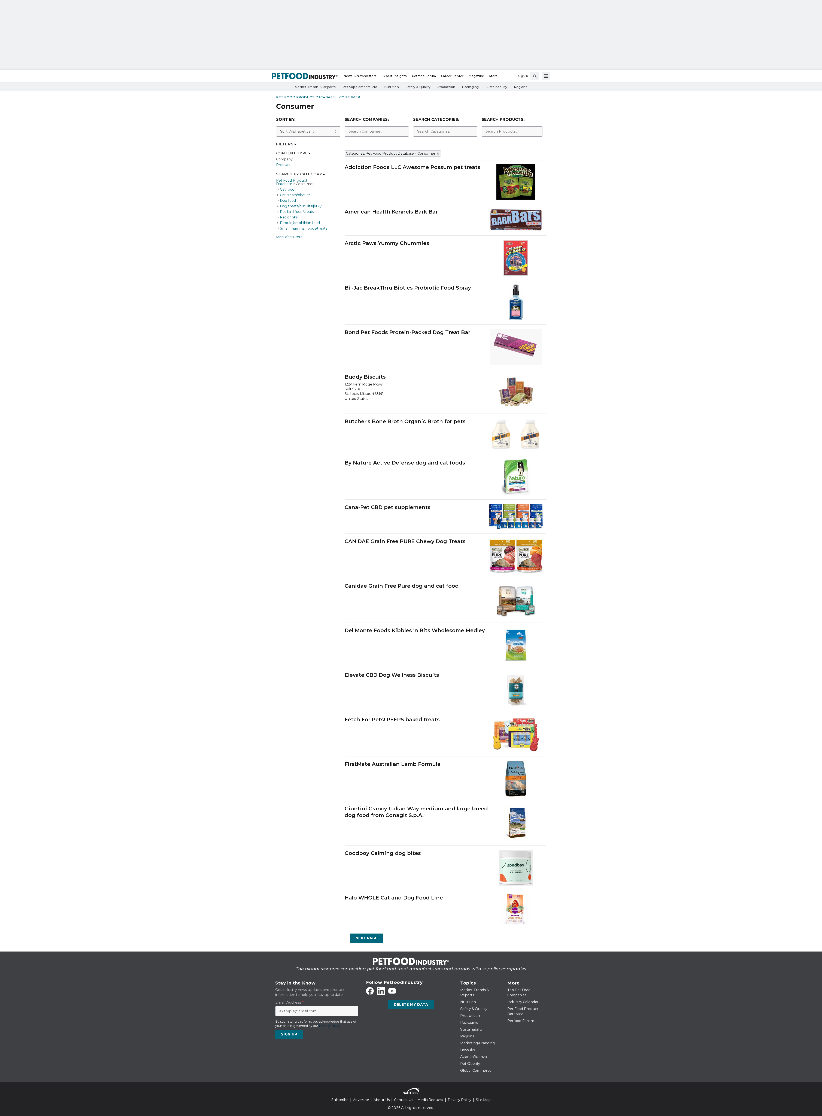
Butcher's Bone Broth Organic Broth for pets (405, 421)
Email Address (289, 1002)
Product (283, 165)
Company (284, 159)
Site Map (483, 1100)
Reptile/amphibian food (300, 223)
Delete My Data (411, 1004)
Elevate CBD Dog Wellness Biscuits (392, 675)
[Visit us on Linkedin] (381, 991)
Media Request (430, 1100)
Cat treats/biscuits (295, 195)
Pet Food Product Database (305, 97)
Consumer (349, 97)
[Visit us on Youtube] (392, 991)
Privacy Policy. (329, 1026)
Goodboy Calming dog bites (383, 853)
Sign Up (289, 1034)
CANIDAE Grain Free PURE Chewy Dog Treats (405, 541)
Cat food (287, 189)
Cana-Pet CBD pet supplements (387, 507)
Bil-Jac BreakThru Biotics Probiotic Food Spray (408, 288)
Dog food (288, 201)
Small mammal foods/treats (303, 228)
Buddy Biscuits (365, 377)
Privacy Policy (459, 1100)
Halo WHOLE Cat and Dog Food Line (394, 898)
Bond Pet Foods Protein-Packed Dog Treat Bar (407, 332)
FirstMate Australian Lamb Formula (393, 764)
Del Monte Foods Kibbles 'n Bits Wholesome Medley (415, 630)
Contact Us (403, 1100)
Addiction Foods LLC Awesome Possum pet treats (412, 167)
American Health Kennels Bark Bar (391, 212)
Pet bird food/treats (297, 212)
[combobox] (377, 131)
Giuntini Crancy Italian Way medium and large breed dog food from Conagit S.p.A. (416, 811)
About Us (382, 1100)
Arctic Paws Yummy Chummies (387, 243)
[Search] (534, 76)
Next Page (366, 938)
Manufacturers (289, 237)
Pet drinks (289, 217)
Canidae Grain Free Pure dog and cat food (402, 586)
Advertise (361, 1100)
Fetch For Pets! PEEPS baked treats (392, 719)
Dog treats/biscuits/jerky (301, 206)
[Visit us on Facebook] (370, 991)
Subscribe (339, 1100)
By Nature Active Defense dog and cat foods (405, 463)
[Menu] (546, 76)
